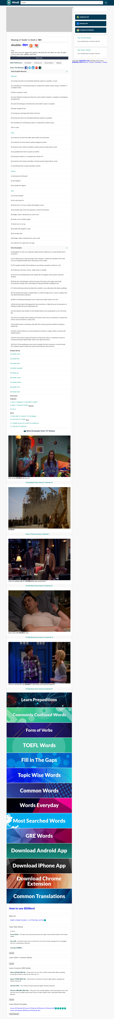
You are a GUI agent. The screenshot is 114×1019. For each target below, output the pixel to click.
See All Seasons (14, 1014)
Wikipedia (58, 63)
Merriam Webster (49, 63)
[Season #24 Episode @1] (56, 1009)
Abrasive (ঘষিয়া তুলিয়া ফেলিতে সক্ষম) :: (20, 990)
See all (11, 953)
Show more (39, 58)
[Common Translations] (39, 903)
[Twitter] (30, 68)
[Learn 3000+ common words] (39, 797)
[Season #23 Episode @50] (58, 1009)
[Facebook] (26, 68)
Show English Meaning (39, 71)
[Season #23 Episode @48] (63, 1009)
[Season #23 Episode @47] (65, 1009)
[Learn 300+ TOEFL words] (39, 752)
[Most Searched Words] (39, 827)
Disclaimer (98, 62)
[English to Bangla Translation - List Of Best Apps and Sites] (45, 920)
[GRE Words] (39, 842)
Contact (105, 62)
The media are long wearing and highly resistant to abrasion (32, 985)
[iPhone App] (39, 873)
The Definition (27, 63)
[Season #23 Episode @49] (60, 1009)
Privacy (91, 62)
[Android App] (39, 857)
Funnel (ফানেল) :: (15, 934)
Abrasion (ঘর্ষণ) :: (15, 985)
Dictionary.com (38, 63)
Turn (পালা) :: (14, 941)
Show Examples (39, 248)
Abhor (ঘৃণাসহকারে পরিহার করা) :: (18, 972)
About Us (85, 62)
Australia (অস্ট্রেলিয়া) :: (16, 948)
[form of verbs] (39, 737)
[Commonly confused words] (39, 722)
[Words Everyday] (39, 812)
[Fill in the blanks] (39, 767)
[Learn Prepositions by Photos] (39, 707)
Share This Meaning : (17, 67)
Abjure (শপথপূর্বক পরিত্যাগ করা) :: (18, 979)
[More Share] (40, 68)
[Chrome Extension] (39, 888)
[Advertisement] (38, 19)
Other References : (16, 63)
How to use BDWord (22, 908)
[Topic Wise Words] (39, 782)
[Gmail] (37, 68)
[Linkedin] (33, 68)
